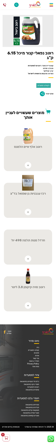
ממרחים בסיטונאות (32, 405)
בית (38, 347)
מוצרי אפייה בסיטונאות (31, 413)
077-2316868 (5, 5)
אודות (37, 356)
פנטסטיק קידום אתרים (11, 427)
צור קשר (36, 358)
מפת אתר (35, 367)
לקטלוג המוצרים (43, 85)
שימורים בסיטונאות (32, 390)
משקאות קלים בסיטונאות (30, 410)
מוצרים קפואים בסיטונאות (30, 416)
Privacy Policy (33, 364)
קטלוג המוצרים (33, 350)
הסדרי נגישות (34, 361)
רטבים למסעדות (33, 387)
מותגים (36, 353)
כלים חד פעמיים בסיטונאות (29, 381)
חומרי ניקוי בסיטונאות (31, 384)
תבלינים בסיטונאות (32, 407)
